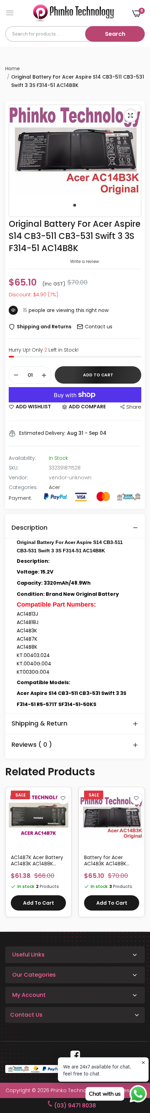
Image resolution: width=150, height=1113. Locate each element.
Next (136, 855)
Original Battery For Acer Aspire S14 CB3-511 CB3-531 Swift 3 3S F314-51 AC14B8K (75, 236)
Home (12, 68)
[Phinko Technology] (73, 13)
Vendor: (18, 477)
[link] (63, 798)
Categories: (23, 487)
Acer (54, 487)
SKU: (13, 468)
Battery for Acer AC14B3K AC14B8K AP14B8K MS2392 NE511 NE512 (110, 860)
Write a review (84, 261)
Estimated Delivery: (42, 433)
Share (133, 406)
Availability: (22, 458)
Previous (14, 855)
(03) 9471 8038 (75, 1106)
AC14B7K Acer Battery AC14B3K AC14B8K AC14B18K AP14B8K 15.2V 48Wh (37, 860)
